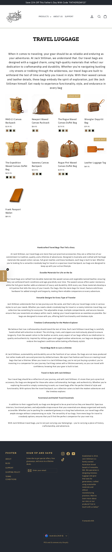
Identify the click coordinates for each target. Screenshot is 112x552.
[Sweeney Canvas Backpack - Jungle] (37, 174)
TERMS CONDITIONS (11, 477)
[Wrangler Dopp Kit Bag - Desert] (86, 130)
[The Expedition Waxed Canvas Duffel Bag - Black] (7, 177)
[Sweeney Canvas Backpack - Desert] (33, 174)
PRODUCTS (44, 16)
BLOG (7, 463)
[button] (3, 276)
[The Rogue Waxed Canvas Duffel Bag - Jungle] (63, 130)
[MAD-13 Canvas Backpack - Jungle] (14, 130)
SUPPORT (69, 16)
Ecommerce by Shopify (59, 542)
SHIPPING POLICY (12, 472)
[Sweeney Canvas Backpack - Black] (40, 174)
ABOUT (8, 459)
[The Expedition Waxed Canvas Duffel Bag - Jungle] (10, 177)
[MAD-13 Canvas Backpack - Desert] (7, 130)
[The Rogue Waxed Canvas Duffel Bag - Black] (60, 130)
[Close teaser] (7, 269)
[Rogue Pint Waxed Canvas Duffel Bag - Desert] (60, 174)
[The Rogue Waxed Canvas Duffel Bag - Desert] (66, 130)
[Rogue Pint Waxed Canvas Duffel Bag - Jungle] (63, 174)
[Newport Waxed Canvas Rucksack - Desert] (37, 130)
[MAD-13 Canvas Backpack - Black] (10, 130)
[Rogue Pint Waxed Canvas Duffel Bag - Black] (66, 174)
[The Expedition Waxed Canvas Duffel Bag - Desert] (14, 177)
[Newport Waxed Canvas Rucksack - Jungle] (33, 130)
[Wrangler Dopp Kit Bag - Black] (93, 130)
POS (45, 542)
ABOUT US (58, 16)
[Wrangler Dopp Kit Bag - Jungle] (89, 130)
